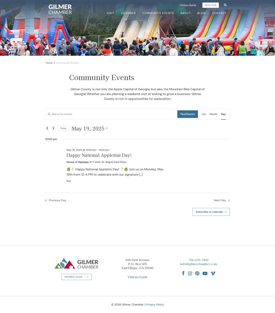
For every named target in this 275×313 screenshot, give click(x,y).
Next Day (220, 200)
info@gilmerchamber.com (198, 264)
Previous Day (57, 200)
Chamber (128, 13)
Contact (219, 13)
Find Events (187, 114)
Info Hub (210, 5)
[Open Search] (225, 5)
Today (63, 128)
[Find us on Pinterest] (197, 273)
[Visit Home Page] (60, 9)
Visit (111, 13)
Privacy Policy (155, 304)
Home (49, 62)
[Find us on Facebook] (183, 273)
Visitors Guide (188, 5)
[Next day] (53, 128)
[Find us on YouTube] (205, 273)
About (185, 13)
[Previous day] (47, 128)
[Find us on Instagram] (190, 273)
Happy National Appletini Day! (99, 155)
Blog (201, 13)
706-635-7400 (198, 260)
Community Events (158, 13)
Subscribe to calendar (209, 211)
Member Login (74, 276)
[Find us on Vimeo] (213, 273)
